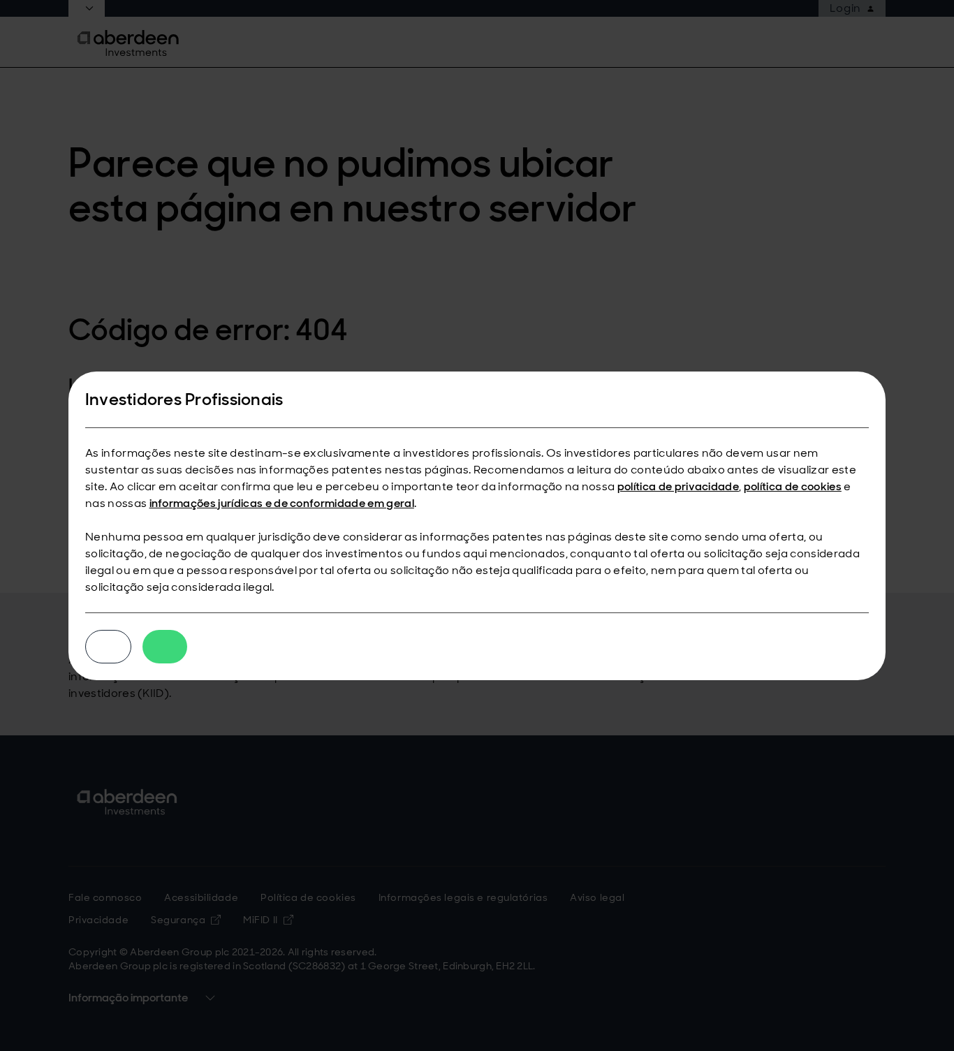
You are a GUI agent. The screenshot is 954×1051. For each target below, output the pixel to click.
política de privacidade (678, 486)
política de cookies (793, 486)
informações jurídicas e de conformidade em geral (281, 503)
